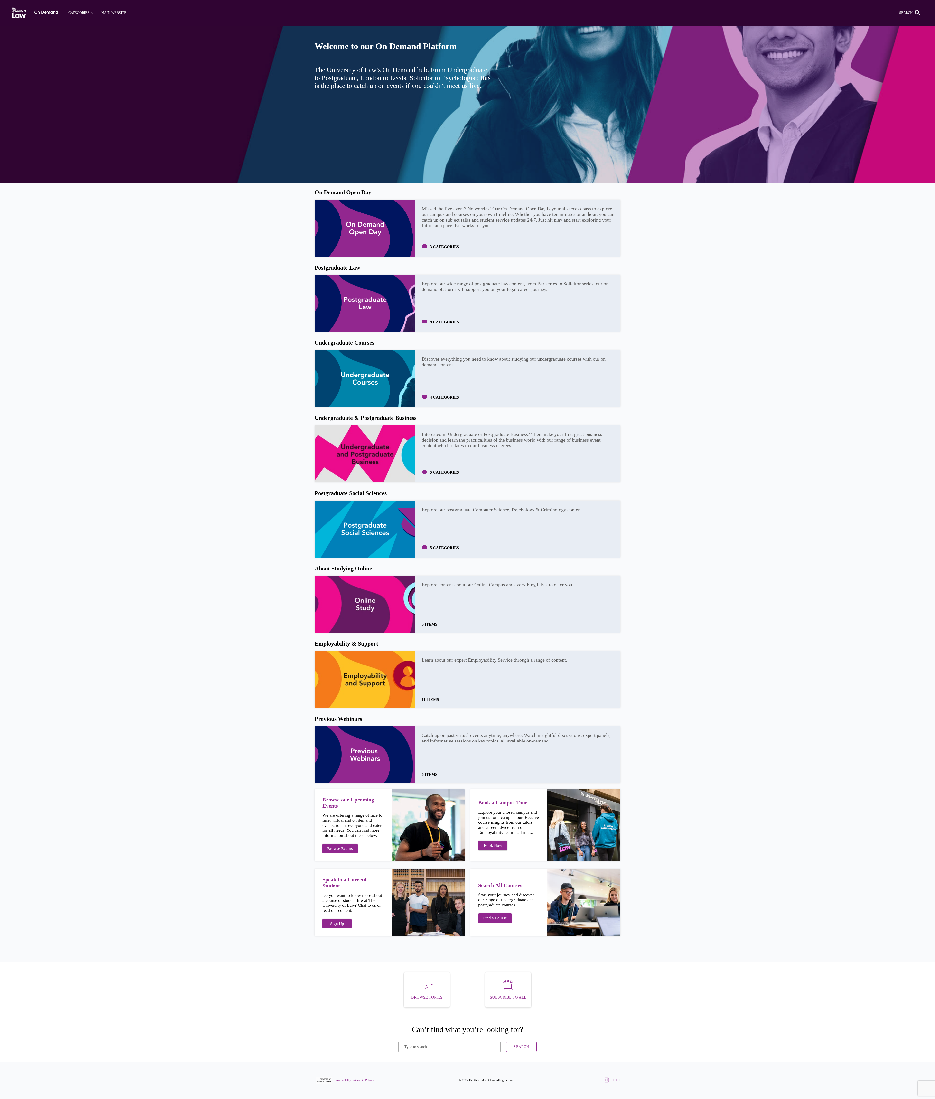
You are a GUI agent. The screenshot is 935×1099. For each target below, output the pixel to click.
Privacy (369, 1080)
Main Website (113, 13)
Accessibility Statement (349, 1080)
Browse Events (340, 848)
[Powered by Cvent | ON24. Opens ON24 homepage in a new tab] (325, 1080)
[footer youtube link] (616, 1080)
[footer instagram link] (606, 1080)
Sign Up (337, 923)
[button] (81, 13)
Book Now (493, 845)
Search (521, 1047)
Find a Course (495, 918)
